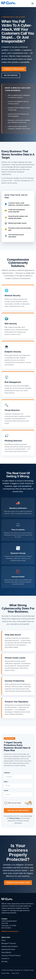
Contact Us (5, 958)
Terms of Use (15, 973)
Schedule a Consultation (14, 69)
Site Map (4, 961)
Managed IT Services (8, 943)
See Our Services (10, 75)
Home (3, 940)
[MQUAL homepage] (8, 3)
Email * (6, 781)
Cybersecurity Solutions (9, 946)
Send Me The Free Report (18, 810)
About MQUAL (6, 952)
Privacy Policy (14, 818)
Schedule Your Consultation (18, 882)
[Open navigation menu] (32, 3)
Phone (6, 790)
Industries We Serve (8, 949)
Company (7, 772)
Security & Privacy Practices (11, 955)
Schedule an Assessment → (10, 931)
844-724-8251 (6, 928)
